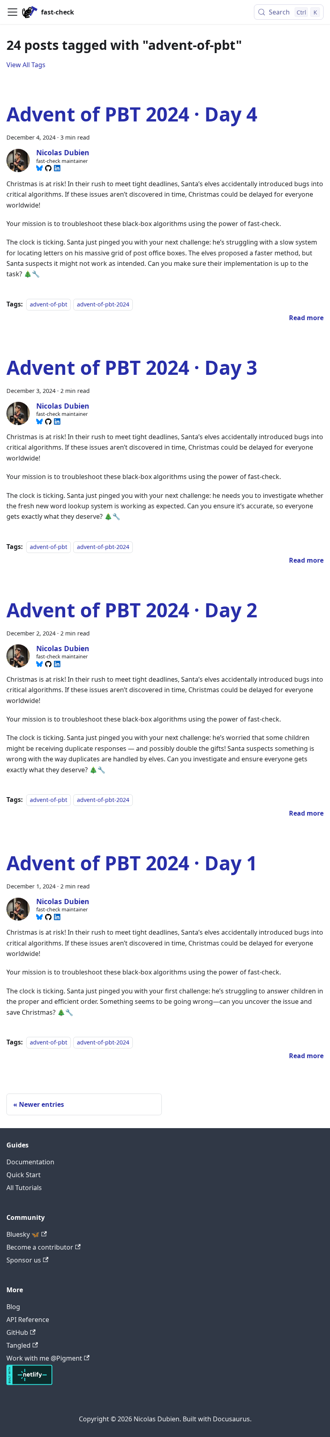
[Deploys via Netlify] (29, 1382)
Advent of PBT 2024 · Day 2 (131, 610)
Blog (13, 1306)
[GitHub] (48, 168)
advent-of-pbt (48, 304)
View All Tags (25, 64)
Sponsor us (23, 1260)
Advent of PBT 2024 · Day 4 (131, 114)
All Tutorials (24, 1187)
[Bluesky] (39, 168)
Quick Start (23, 1174)
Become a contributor (39, 1247)
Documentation (30, 1161)
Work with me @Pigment (44, 1358)
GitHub (17, 1332)
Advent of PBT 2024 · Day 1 (131, 863)
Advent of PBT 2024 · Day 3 (131, 367)
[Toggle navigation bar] (12, 12)
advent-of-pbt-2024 (103, 304)
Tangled (18, 1345)
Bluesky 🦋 (22, 1234)
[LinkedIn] (57, 168)
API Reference (27, 1319)
